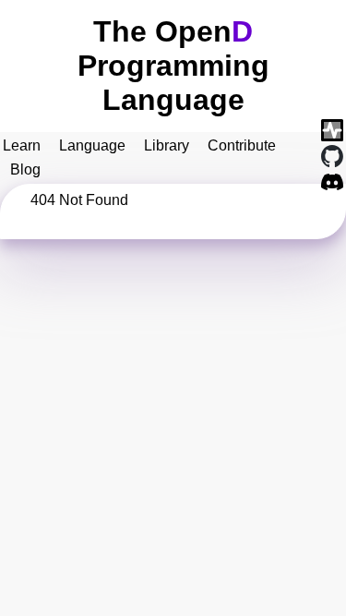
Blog (25, 169)
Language (92, 145)
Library (166, 145)
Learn (22, 145)
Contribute (242, 145)
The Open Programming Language (173, 65)
